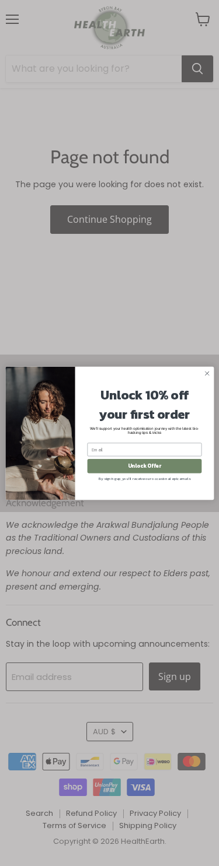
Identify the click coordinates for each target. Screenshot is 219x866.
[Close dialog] (206, 373)
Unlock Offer (144, 466)
